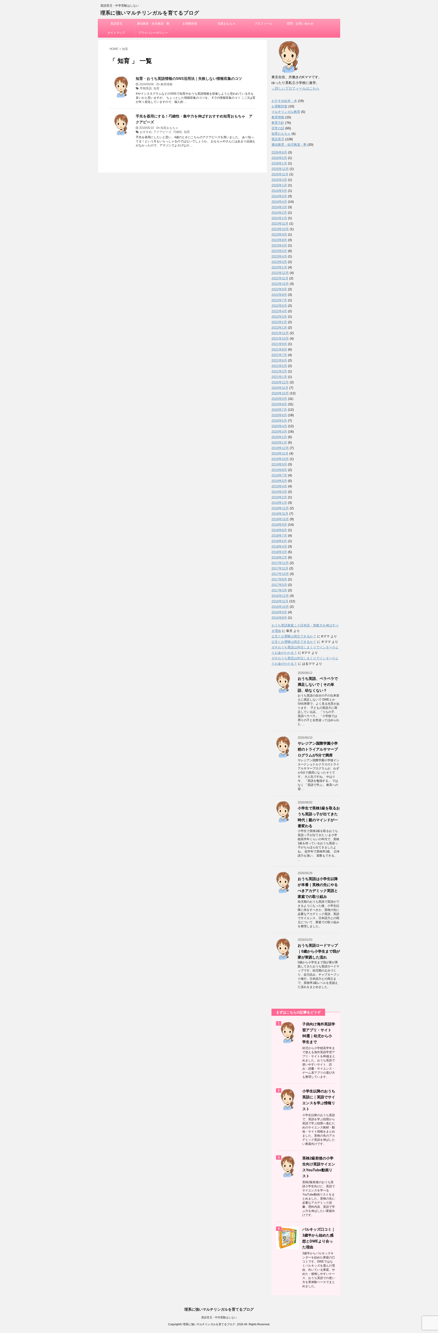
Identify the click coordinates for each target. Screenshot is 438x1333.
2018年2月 (279, 557)
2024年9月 (279, 190)
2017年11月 (279, 568)
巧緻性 (177, 132)
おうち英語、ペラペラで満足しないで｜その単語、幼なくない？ (318, 684)
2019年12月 (280, 448)
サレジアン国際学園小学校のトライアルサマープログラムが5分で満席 (318, 749)
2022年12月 (280, 273)
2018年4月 (279, 546)
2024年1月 (279, 218)
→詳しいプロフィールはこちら (295, 88)
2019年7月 (279, 475)
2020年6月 (279, 415)
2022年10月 (280, 284)
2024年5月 (279, 196)
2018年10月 (280, 519)
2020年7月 (279, 409)
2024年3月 (279, 207)
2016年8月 (279, 617)
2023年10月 (280, 229)
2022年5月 (279, 305)
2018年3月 (279, 552)
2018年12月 (280, 508)
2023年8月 (279, 240)
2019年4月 (279, 486)
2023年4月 (279, 256)
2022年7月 (279, 300)
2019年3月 (279, 492)
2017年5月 (279, 585)
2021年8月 (279, 349)
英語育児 (116, 23)
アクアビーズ (162, 132)
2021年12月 (280, 333)
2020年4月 (279, 426)
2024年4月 (279, 201)
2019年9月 (279, 464)
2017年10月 (280, 574)
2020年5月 (279, 420)
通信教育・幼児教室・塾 (153, 23)
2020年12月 (280, 382)
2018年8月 (279, 530)
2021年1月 (279, 377)
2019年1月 (279, 502)
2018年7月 (279, 535)
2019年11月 (279, 453)
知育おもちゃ (226, 23)
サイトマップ (116, 32)
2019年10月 (280, 459)
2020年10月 (280, 393)
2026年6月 (279, 152)
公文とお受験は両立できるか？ (293, 636)
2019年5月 (279, 481)
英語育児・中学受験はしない (219, 1317)
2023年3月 (279, 262)
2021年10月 (280, 338)
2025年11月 (279, 174)
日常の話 (277, 128)
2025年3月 (279, 180)
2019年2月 (279, 497)
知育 (156, 88)
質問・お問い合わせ (300, 23)
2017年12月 (280, 563)
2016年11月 (279, 601)
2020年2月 (279, 437)
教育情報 (166, 84)
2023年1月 (279, 267)
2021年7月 (279, 355)
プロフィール (263, 23)
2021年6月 (279, 360)
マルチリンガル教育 (285, 112)
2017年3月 (279, 590)
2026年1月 (279, 163)
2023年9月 (279, 234)
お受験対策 (189, 23)
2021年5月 (279, 366)
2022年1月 (279, 327)
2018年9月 (279, 524)
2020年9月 (279, 398)
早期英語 (146, 88)
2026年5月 (279, 158)
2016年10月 (280, 606)
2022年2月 (279, 322)
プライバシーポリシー (153, 32)
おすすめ (146, 132)
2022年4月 (279, 311)
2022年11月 (279, 278)
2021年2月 (279, 371)
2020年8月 (279, 404)
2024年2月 (279, 212)
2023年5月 (279, 251)
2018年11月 (279, 513)
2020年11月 (279, 388)
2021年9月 (279, 344)
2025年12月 (280, 169)
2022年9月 (279, 289)
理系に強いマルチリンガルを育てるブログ (149, 13)
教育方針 (277, 123)
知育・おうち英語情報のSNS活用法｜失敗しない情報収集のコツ (189, 79)
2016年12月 (280, 596)
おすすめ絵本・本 (284, 101)
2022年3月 (279, 316)
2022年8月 (279, 294)
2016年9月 (279, 612)
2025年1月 (279, 185)
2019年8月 (279, 470)
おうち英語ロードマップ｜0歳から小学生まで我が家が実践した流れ (319, 951)
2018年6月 (279, 541)
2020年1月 (279, 442)
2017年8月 (279, 579)
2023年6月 (279, 245)
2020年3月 (279, 431)
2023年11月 (279, 223)
